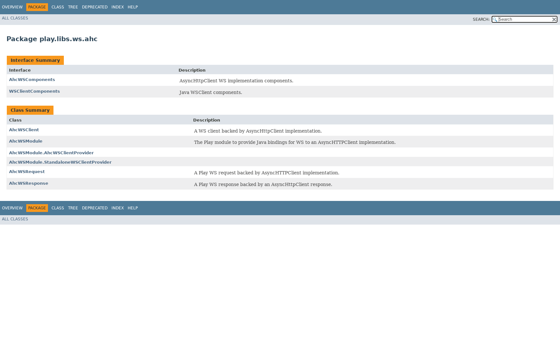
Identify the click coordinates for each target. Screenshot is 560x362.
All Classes (15, 18)
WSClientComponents (34, 91)
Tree (73, 7)
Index (117, 7)
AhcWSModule (25, 141)
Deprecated (95, 7)
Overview (12, 7)
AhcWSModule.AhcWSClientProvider (51, 152)
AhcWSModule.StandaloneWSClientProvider (60, 162)
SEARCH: (481, 19)
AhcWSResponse (28, 183)
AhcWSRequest (27, 171)
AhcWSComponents (32, 79)
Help (133, 7)
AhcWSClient (24, 129)
